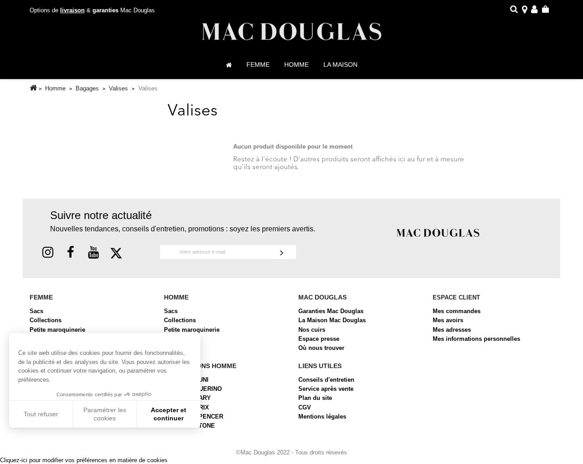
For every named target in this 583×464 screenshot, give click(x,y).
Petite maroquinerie (57, 329)
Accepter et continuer (168, 414)
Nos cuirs (311, 329)
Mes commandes (457, 311)
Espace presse (318, 338)
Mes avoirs (448, 320)
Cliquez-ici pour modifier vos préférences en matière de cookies (84, 460)
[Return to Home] (33, 88)
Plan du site (315, 397)
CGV (304, 407)
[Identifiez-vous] (534, 10)
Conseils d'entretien (326, 379)
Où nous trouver (321, 347)
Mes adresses (452, 329)
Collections (45, 320)
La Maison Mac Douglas (332, 320)
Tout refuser (41, 414)
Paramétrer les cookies (104, 414)
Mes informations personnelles (476, 338)
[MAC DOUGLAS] (438, 232)
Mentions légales (322, 416)
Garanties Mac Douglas (330, 311)
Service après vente (325, 388)
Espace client (456, 297)
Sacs (36, 311)
